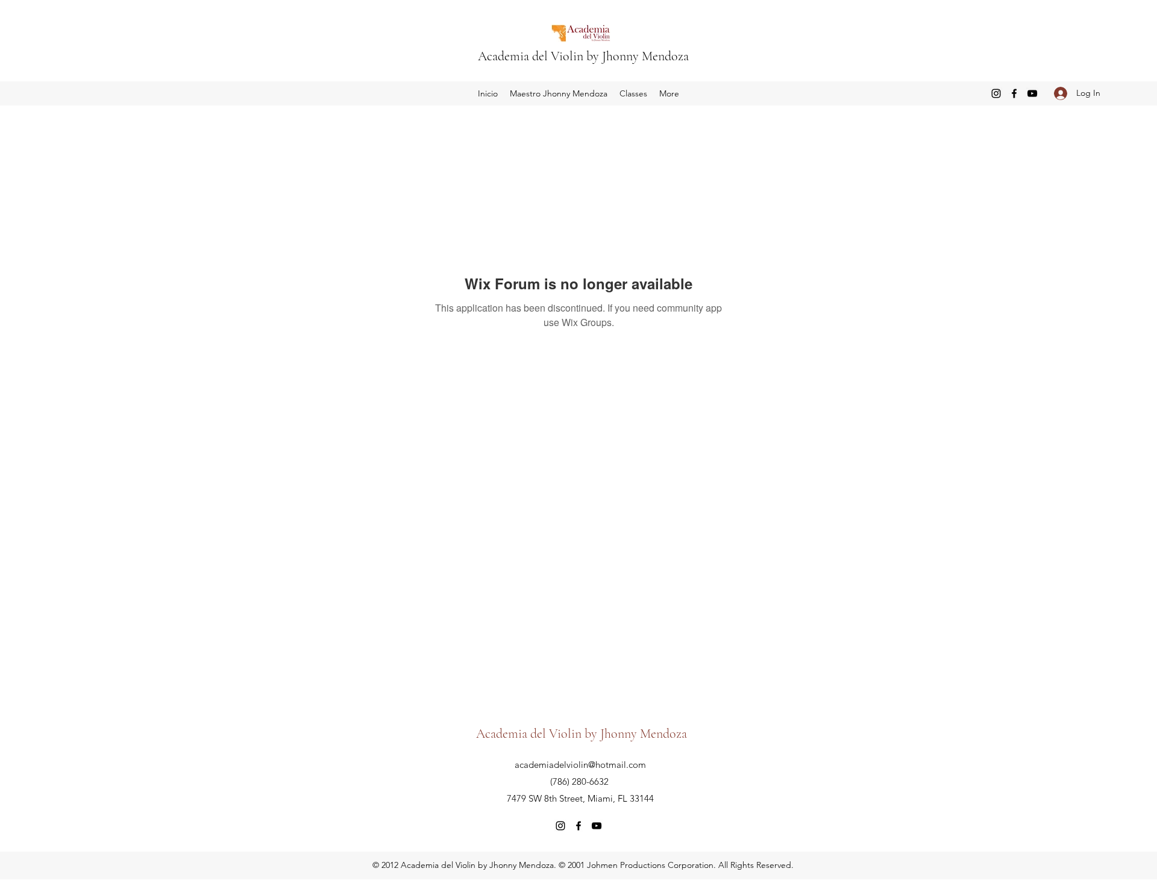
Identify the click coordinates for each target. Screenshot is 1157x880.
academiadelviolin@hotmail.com (580, 764)
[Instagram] (996, 93)
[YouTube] (1032, 93)
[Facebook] (1014, 93)
